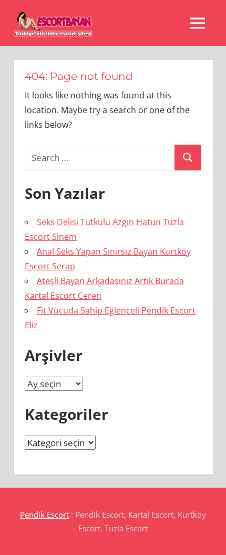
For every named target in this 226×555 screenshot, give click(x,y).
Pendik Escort (44, 514)
